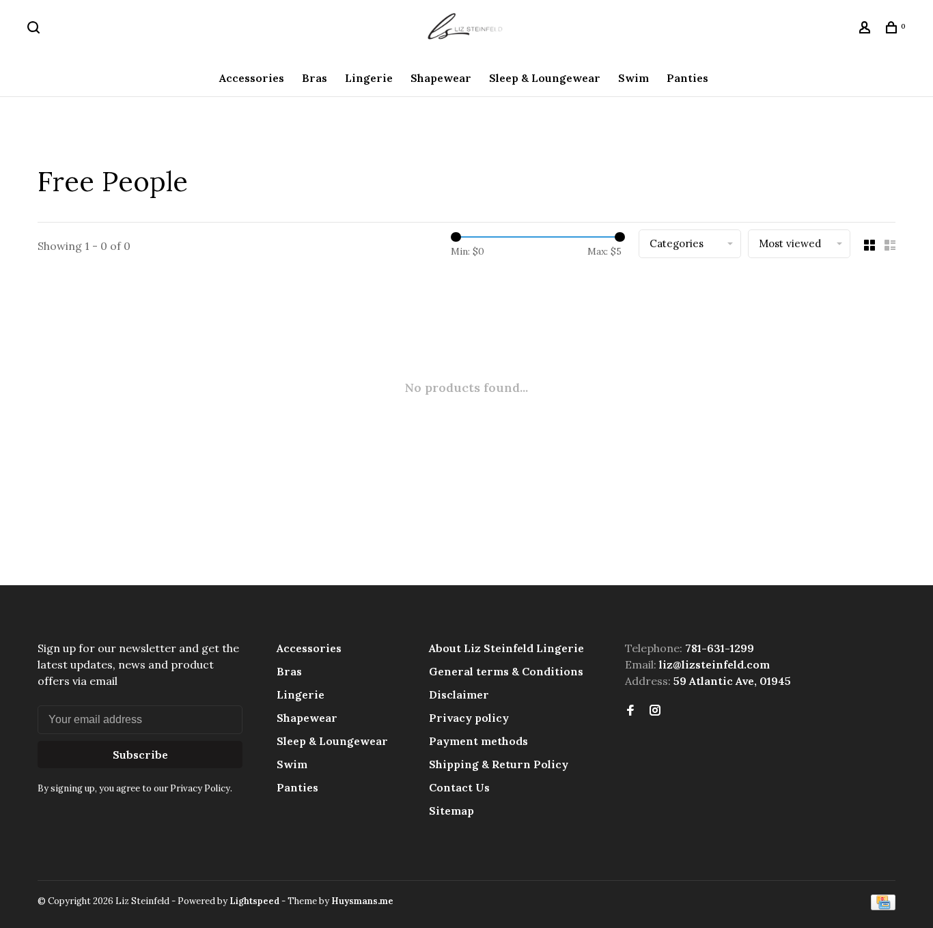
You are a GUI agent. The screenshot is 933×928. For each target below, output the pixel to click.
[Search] (35, 29)
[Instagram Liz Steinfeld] (655, 711)
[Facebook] (630, 711)
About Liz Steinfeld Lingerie (506, 648)
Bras (314, 78)
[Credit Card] (883, 906)
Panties (687, 78)
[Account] (866, 29)
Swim (633, 78)
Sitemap (451, 810)
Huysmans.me (362, 901)
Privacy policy (469, 718)
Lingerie (369, 78)
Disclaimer (459, 694)
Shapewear (440, 78)
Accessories (251, 78)
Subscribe (140, 754)
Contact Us (459, 787)
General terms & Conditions (506, 671)
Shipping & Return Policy (498, 764)
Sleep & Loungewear (544, 78)
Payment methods (478, 741)
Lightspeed (254, 901)
